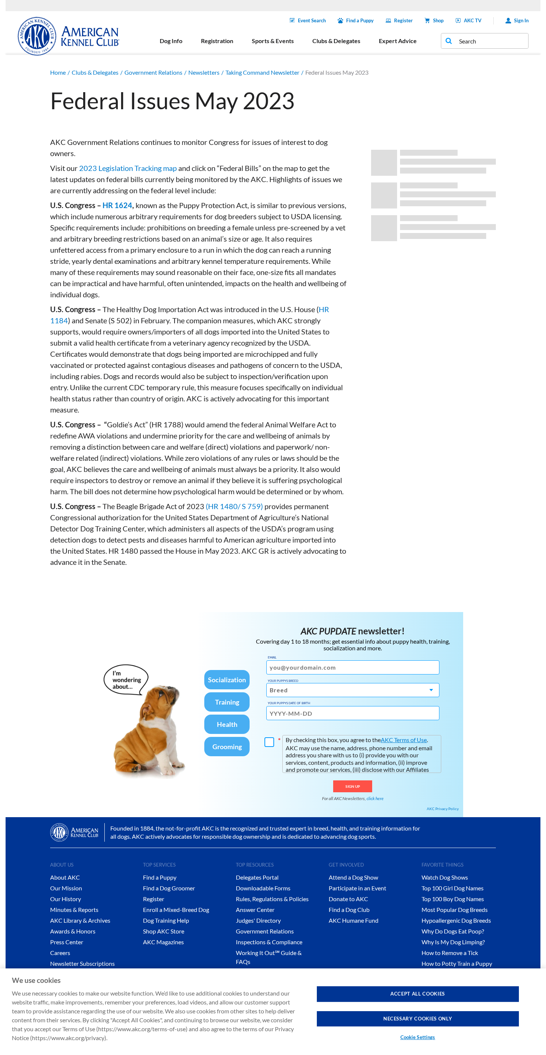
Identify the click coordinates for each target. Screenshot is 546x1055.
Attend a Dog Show (353, 877)
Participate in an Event (357, 887)
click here (375, 798)
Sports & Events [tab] (273, 40)
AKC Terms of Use (404, 739)
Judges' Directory (258, 920)
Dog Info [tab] (171, 40)
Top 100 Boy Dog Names (453, 898)
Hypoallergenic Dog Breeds (456, 920)
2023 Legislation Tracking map (128, 168)
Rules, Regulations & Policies (272, 898)
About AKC (65, 877)
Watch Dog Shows (445, 877)
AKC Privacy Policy (443, 808)
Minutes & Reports (74, 909)
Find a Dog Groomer (169, 887)
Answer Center (255, 909)
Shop (438, 20)
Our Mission (66, 887)
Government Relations (153, 72)
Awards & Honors (72, 931)
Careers (60, 952)
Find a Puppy (360, 20)
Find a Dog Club (349, 909)
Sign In (521, 20)
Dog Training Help (166, 920)
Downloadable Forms (263, 887)
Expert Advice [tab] (398, 40)
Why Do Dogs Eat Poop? (453, 931)
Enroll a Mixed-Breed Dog (176, 909)
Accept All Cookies (417, 994)
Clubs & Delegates (95, 72)
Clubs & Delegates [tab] (336, 40)
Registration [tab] (217, 40)
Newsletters (204, 72)
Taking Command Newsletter (262, 72)
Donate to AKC (348, 898)
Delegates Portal (257, 877)
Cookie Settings (417, 1037)
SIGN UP (352, 786)
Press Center (66, 941)
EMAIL (272, 657)
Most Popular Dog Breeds (455, 909)
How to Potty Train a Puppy (457, 963)
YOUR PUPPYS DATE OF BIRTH (289, 703)
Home (58, 72)
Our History (65, 898)
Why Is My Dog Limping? (453, 941)
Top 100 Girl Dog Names (453, 887)
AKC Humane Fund (353, 920)
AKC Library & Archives (80, 920)
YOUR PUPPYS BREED (283, 681)
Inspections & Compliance (269, 941)
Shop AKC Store (163, 931)
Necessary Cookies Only (417, 1018)
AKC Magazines (163, 941)
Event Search (312, 20)
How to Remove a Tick (450, 952)
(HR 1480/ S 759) (234, 506)
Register (403, 20)
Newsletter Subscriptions (82, 963)
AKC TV (472, 20)
